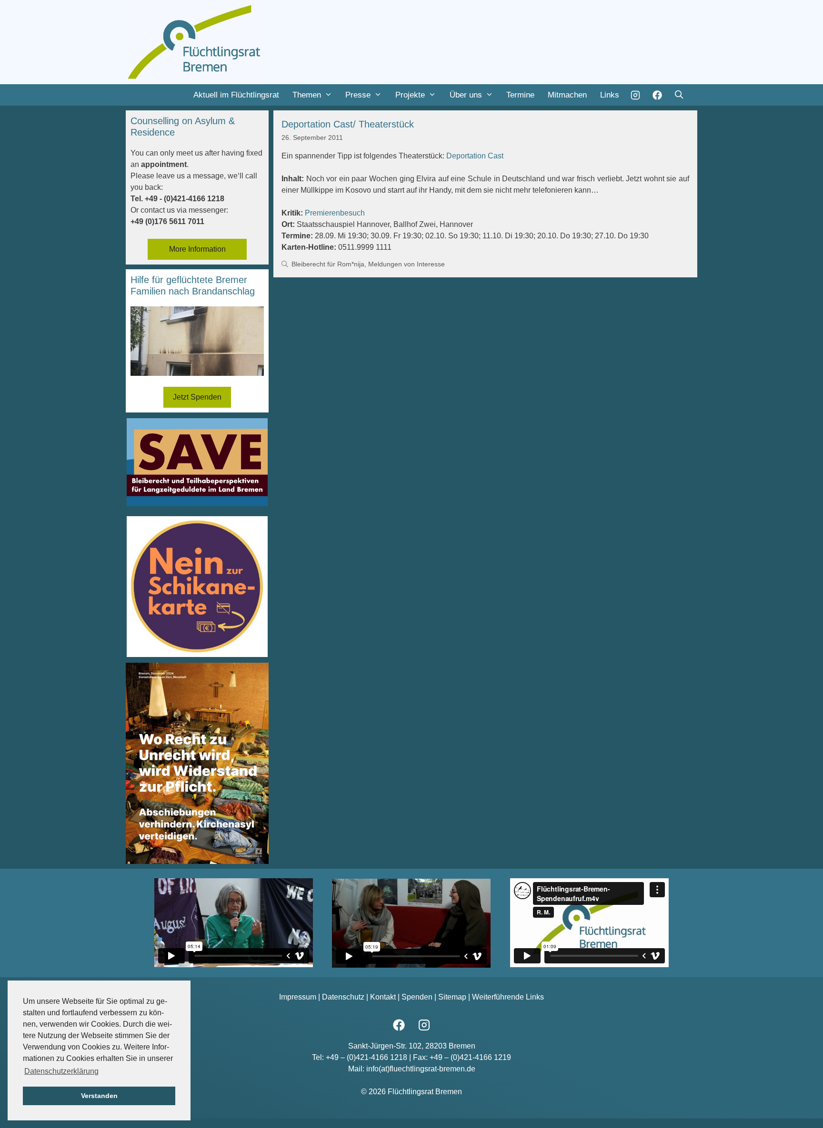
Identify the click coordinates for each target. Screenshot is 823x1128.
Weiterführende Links (508, 997)
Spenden (416, 997)
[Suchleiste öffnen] (679, 95)
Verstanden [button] (99, 1095)
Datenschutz (343, 997)
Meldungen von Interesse (406, 264)
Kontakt (383, 997)
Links (609, 94)
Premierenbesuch (335, 213)
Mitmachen (567, 94)
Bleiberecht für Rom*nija (327, 264)
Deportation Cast (474, 156)
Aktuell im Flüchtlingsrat (236, 94)
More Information (197, 249)
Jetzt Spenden (197, 397)
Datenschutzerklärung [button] (61, 1071)
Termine (520, 94)
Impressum (297, 997)
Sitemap (452, 997)
